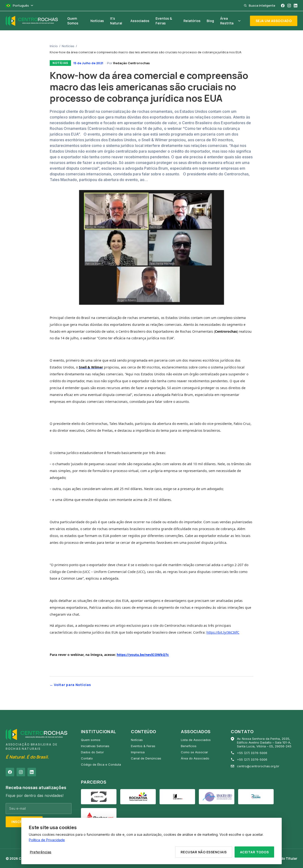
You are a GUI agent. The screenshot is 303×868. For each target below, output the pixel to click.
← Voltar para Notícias (70, 684)
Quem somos (90, 740)
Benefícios (188, 746)
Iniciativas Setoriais (95, 746)
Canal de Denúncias (146, 758)
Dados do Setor (92, 752)
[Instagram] (289, 5)
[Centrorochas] (32, 21)
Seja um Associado (274, 20)
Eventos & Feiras (143, 746)
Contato (87, 758)
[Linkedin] (295, 5)
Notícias (68, 46)
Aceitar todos (254, 852)
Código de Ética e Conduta (101, 764)
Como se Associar (194, 752)
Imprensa (138, 752)
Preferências (40, 852)
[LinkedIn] (31, 772)
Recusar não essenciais (204, 852)
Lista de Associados (196, 740)
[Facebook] (283, 5)
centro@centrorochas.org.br (258, 766)
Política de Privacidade (47, 840)
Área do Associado (195, 758)
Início (54, 46)
